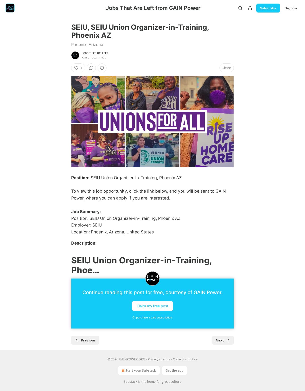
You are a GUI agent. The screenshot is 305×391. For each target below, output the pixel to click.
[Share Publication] (250, 8)
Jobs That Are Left (95, 53)
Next (220, 340)
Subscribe (268, 8)
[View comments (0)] (91, 67)
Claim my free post (152, 305)
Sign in (291, 8)
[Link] (65, 265)
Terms (165, 359)
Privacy (153, 359)
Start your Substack (140, 370)
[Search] (240, 8)
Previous (88, 340)
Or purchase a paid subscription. (152, 317)
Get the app (174, 370)
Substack (130, 381)
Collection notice (185, 359)
